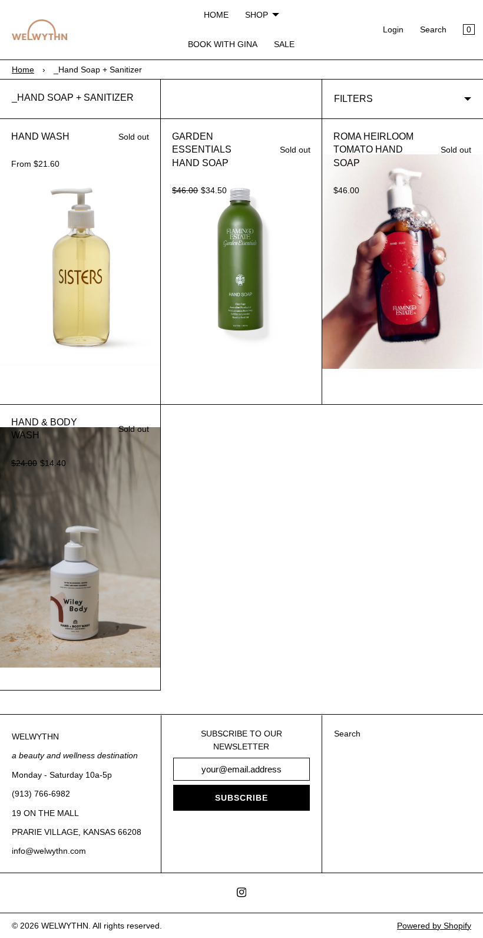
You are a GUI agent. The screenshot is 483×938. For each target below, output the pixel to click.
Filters (353, 99)
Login (393, 29)
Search (433, 29)
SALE (284, 44)
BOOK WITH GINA (222, 44)
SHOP (256, 14)
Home (23, 69)
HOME (216, 14)
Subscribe (241, 797)
